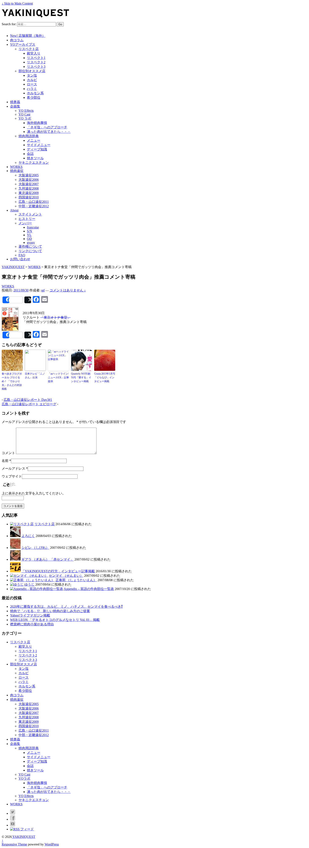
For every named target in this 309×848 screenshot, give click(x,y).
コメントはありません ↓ (68, 290)
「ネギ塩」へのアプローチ (47, 127)
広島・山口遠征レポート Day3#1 (28, 399)
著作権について (30, 246)
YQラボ (24, 778)
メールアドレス (13, 468)
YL (29, 235)
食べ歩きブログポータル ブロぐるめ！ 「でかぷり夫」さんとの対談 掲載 (12, 381)
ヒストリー (26, 219)
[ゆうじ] (17, 584)
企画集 (15, 106)
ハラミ (32, 88)
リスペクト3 (36, 66)
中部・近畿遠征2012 (33, 206)
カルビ (32, 80)
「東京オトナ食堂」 (55, 317)
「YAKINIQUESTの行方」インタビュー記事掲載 (58, 571)
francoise (33, 227)
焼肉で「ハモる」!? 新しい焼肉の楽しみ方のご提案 (50, 611)
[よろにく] (15, 536)
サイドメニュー (38, 145)
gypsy (31, 242)
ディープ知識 (37, 149)
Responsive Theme (14, 844)
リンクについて (30, 251)
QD (29, 239)
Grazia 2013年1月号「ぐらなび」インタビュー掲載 (104, 377)
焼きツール (35, 158)
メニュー (33, 140)
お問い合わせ (20, 259)
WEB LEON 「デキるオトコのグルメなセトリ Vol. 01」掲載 (55, 620)
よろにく (28, 536)
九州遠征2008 (28, 188)
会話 (30, 154)
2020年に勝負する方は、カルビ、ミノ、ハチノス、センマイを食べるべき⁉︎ (66, 606)
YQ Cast (24, 114)
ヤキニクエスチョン (33, 162)
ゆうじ (29, 584)
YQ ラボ (24, 118)
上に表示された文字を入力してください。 (34, 493)
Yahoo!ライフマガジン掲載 (30, 615)
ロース (32, 84)
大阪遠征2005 (28, 175)
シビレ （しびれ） (35, 547)
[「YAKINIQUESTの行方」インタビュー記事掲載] (15, 571)
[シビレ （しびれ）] (15, 547)
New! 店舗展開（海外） (27, 35)
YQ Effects (26, 110)
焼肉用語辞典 (28, 136)
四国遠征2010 (28, 197)
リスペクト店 (28, 49)
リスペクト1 (36, 58)
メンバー (25, 223)
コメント (8, 453)
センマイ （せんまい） (66, 575)
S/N (29, 231)
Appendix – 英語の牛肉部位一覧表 (89, 589)
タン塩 (32, 75)
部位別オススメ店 (31, 71)
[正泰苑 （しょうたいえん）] (32, 580)
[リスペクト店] (22, 524)
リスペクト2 (36, 62)
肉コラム (17, 40)
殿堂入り (33, 53)
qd (43, 290)
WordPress (52, 844)
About (14, 210)
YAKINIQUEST (23, 837)
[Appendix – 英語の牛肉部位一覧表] (36, 589)
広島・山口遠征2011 (33, 201)
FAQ (21, 255)
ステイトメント (30, 214)
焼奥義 (15, 102)
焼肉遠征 (17, 171)
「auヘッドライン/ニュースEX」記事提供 (58, 377)
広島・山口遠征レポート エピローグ (29, 404)
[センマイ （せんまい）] (29, 575)
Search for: (9, 24)
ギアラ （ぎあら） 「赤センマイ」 (47, 559)
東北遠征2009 (28, 193)
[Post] (28, 299)
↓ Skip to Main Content (17, 3)
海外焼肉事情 (37, 123)
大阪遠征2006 (28, 179)
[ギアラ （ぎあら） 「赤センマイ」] (15, 559)
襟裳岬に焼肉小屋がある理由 (32, 624)
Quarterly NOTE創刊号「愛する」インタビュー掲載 (81, 377)
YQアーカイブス (22, 44)
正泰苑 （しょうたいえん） (76, 580)
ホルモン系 (35, 93)
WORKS (16, 167)
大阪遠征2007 (28, 184)
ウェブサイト (12, 476)
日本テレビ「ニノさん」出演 (35, 375)
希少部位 (33, 97)
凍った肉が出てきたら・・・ (49, 131)
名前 (5, 461)
